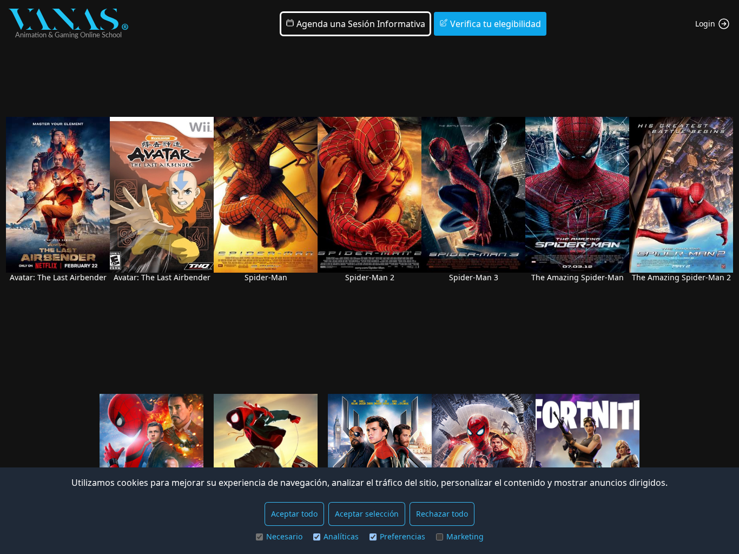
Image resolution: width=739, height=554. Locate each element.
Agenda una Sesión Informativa (359, 24)
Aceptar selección (367, 514)
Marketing (465, 536)
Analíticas (341, 536)
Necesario (284, 536)
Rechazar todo (442, 514)
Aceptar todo (294, 514)
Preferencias (402, 536)
